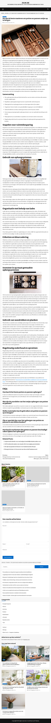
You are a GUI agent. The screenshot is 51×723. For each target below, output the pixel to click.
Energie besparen (7, 603)
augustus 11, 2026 (10, 714)
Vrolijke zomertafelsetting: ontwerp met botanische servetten (17, 579)
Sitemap (4, 629)
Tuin (4, 622)
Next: (38, 456)
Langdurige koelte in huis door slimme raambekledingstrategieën (18, 574)
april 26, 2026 (9, 510)
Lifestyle (5, 617)
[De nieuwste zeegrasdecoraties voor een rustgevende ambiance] (13, 702)
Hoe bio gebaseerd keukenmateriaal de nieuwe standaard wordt (36, 484)
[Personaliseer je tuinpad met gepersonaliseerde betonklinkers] (13, 653)
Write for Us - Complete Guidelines (11, 632)
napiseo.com (27, 639)
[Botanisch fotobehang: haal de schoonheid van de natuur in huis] (13, 677)
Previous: (11, 456)
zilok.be (25, 3)
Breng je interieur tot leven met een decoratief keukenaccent (21, 449)
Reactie (5, 525)
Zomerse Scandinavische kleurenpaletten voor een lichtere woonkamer (19, 587)
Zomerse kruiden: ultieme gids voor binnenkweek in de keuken (11, 484)
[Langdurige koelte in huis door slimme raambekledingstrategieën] (37, 653)
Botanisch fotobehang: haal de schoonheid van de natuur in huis (17, 577)
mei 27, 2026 (34, 486)
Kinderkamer (6, 614)
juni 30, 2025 (10, 22)
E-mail (28, 544)
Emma (5, 22)
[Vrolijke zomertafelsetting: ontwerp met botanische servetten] (37, 677)
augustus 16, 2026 (10, 690)
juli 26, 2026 (9, 486)
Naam (4, 544)
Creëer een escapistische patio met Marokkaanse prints (16, 590)
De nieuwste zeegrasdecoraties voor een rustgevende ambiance (18, 582)
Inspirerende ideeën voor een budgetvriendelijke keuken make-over (23, 441)
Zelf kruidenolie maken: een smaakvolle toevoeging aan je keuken (22, 444)
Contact (4, 627)
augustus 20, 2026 (10, 666)
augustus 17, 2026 (35, 666)
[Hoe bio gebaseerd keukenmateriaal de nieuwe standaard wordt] (37, 474)
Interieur (5, 609)
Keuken (4, 16)
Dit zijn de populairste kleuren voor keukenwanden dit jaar (20, 446)
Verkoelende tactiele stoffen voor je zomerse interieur (15, 585)
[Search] (48, 9)
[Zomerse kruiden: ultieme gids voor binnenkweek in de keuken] (13, 474)
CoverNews (30, 720)
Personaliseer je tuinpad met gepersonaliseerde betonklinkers (17, 572)
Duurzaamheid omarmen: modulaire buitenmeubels (14, 592)
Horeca (4, 606)
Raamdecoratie (6, 619)
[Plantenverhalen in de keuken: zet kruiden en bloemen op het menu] (13, 498)
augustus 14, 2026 (35, 690)
